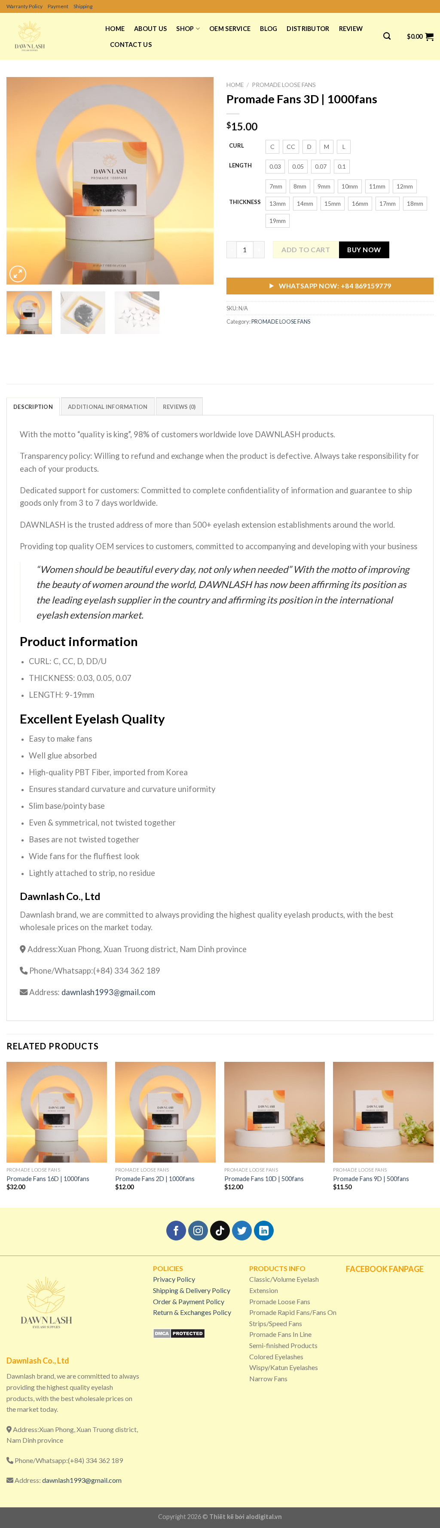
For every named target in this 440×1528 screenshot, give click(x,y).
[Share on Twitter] (250, 341)
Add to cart (305, 249)
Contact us (131, 44)
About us (150, 28)
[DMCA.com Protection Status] (179, 1332)
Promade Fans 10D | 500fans (264, 1178)
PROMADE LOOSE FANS (284, 84)
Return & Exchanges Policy (192, 1312)
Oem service (230, 28)
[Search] (387, 36)
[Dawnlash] (49, 36)
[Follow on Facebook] (176, 1231)
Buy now (364, 250)
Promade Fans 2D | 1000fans (155, 1178)
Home (115, 28)
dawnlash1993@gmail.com (107, 992)
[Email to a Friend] (265, 341)
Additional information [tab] (108, 406)
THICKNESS (245, 202)
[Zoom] (17, 274)
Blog (268, 28)
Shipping (82, 6)
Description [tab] (33, 406)
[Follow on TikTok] (220, 1231)
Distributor (308, 28)
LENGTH (240, 166)
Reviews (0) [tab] (179, 406)
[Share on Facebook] (234, 341)
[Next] (198, 180)
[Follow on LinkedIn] (264, 1231)
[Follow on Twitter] (242, 1231)
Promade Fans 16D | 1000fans (47, 1178)
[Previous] (21, 180)
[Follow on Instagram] (198, 1231)
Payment (58, 6)
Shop (185, 28)
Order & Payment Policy (188, 1301)
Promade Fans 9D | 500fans (371, 1178)
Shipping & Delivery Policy (191, 1290)
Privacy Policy (174, 1279)
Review (351, 28)
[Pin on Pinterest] (281, 341)
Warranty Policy (24, 6)
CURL (236, 146)
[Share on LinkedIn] (296, 341)
